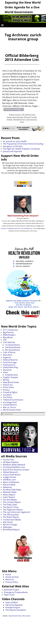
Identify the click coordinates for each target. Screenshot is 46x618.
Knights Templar (10, 377)
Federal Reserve (10, 359)
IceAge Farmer (9, 477)
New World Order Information (20, 616)
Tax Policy (7, 397)
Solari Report (9, 497)
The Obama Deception (15, 610)
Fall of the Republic (14, 605)
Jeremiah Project (11, 589)
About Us (9, 579)
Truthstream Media (12, 519)
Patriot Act (8, 384)
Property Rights (10, 392)
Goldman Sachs (30, 115)
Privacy (6, 389)
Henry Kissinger (18, 117)
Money (6, 379)
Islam (5, 372)
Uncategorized (10, 402)
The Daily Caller (10, 504)
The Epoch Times (11, 507)
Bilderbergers (9, 334)
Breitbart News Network (14, 464)
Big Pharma (8, 332)
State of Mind (11, 602)
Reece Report (9, 494)
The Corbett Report (12, 502)
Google (9, 117)
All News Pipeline (11, 462)
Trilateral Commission (13, 399)
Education (7, 354)
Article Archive (12, 577)
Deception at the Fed (12, 146)
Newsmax (7, 487)
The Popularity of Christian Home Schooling (23, 143)
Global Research (10, 472)
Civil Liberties (9, 342)
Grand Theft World (11, 474)
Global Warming (10, 367)
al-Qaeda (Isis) (11, 374)
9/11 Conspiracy (10, 329)
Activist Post (8, 459)
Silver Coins (9, 594)
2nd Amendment (12, 347)
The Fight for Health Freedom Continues (21, 148)
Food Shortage (10, 362)
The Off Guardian (11, 514)
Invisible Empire (12, 607)
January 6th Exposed (12, 151)
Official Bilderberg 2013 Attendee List (22, 57)
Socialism (7, 395)
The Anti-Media (10, 499)
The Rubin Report (11, 517)
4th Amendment (12, 350)
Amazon (18, 115)
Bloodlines (8, 337)
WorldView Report (11, 529)
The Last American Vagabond (16, 512)
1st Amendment (12, 345)
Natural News (9, 484)
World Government (12, 409)
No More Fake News (12, 489)
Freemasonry (9, 365)
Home (8, 574)
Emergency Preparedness (16, 592)
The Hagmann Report (13, 509)
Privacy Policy (11, 582)
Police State (8, 387)
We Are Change (10, 524)
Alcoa (12, 115)
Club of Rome (9, 352)
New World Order (11, 382)
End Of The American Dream (16, 469)
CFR (22, 115)
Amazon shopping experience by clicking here (16, 228)
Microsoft (27, 117)
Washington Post (19, 119)
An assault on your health (15, 141)
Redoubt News (9, 492)
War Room (8, 522)
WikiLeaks (7, 527)
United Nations (10, 404)
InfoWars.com (9, 479)
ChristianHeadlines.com (14, 467)
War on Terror (9, 407)
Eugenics (7, 357)
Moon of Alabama (11, 482)
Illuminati (7, 370)
